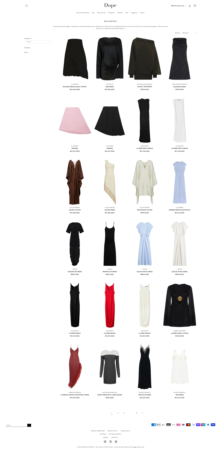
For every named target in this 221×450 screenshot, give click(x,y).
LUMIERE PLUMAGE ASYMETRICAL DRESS (75, 395)
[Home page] (110, 5)
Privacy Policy (113, 431)
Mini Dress (180, 395)
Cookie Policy (125, 431)
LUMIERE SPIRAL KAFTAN (179, 333)
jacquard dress (179, 87)
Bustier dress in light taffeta (75, 87)
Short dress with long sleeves (109, 395)
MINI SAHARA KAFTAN (144, 210)
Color (26, 52)
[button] (26, 5)
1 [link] (111, 413)
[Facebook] (110, 442)
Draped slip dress (110, 271)
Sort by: (177, 33)
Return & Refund (115, 434)
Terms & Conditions (98, 431)
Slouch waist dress (145, 271)
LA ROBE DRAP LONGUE (144, 148)
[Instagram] (105, 442)
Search (105, 437)
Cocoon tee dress (75, 271)
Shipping (103, 434)
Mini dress (110, 87)
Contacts (114, 437)
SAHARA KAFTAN (75, 210)
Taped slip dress (144, 395)
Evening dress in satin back (179, 210)
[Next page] (142, 413)
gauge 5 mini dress (144, 86)
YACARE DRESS (110, 210)
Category (27, 47)
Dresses (75, 148)
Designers (27, 38)
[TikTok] (116, 442)
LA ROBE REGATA (75, 333)
